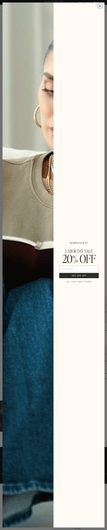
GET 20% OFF (79, 276)
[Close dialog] (99, 6)
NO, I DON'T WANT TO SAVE (79, 282)
